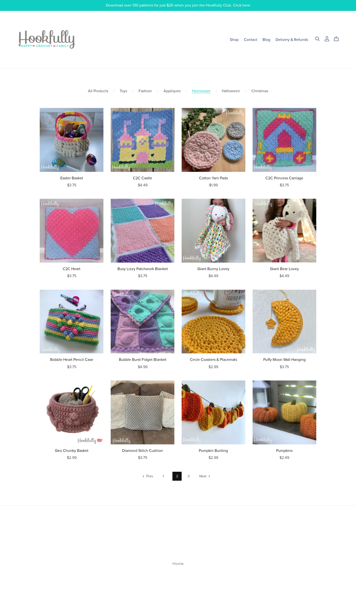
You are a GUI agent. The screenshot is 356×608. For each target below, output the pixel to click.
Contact (250, 39)
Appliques (172, 91)
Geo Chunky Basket (71, 450)
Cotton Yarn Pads (213, 178)
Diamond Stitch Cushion (142, 450)
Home (178, 564)
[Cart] (338, 39)
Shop (234, 39)
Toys (123, 91)
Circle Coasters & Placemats (213, 359)
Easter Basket (71, 178)
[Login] (327, 39)
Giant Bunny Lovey (213, 268)
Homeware (201, 91)
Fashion (145, 91)
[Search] (317, 39)
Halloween (231, 91)
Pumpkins (284, 450)
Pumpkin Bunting (213, 450)
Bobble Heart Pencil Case (71, 359)
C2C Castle (142, 178)
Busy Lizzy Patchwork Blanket (142, 268)
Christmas (259, 91)
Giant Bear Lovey (284, 268)
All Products (98, 91)
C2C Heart (71, 268)
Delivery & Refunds (292, 39)
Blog (266, 39)
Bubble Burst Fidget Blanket (142, 359)
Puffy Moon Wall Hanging (284, 359)
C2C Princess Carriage (284, 178)
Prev (149, 476)
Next (203, 476)
